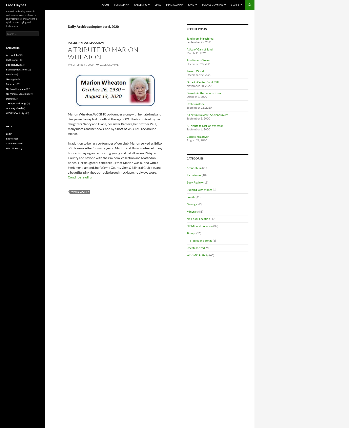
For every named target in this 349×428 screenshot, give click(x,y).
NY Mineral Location (200, 226)
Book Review (195, 182)
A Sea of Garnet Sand (200, 49)
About (105, 4)
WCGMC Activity (198, 255)
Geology (192, 204)
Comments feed (14, 143)
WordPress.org (14, 148)
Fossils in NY (121, 4)
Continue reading (82, 177)
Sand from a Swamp (199, 60)
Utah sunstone (196, 104)
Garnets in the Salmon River (204, 93)
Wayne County (80, 191)
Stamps (235, 4)
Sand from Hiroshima (200, 38)
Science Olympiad (212, 4)
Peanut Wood (195, 71)
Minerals (192, 211)
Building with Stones (199, 189)
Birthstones (194, 175)
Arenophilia (194, 168)
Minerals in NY (174, 4)
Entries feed (12, 138)
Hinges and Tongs (201, 240)
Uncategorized (196, 248)
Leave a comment (111, 64)
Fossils (73, 42)
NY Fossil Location (91, 42)
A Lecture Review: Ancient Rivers (207, 114)
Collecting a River (198, 136)
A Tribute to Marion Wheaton (103, 53)
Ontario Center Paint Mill (203, 82)
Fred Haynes (16, 5)
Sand (191, 4)
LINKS (158, 4)
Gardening (140, 4)
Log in (9, 133)
